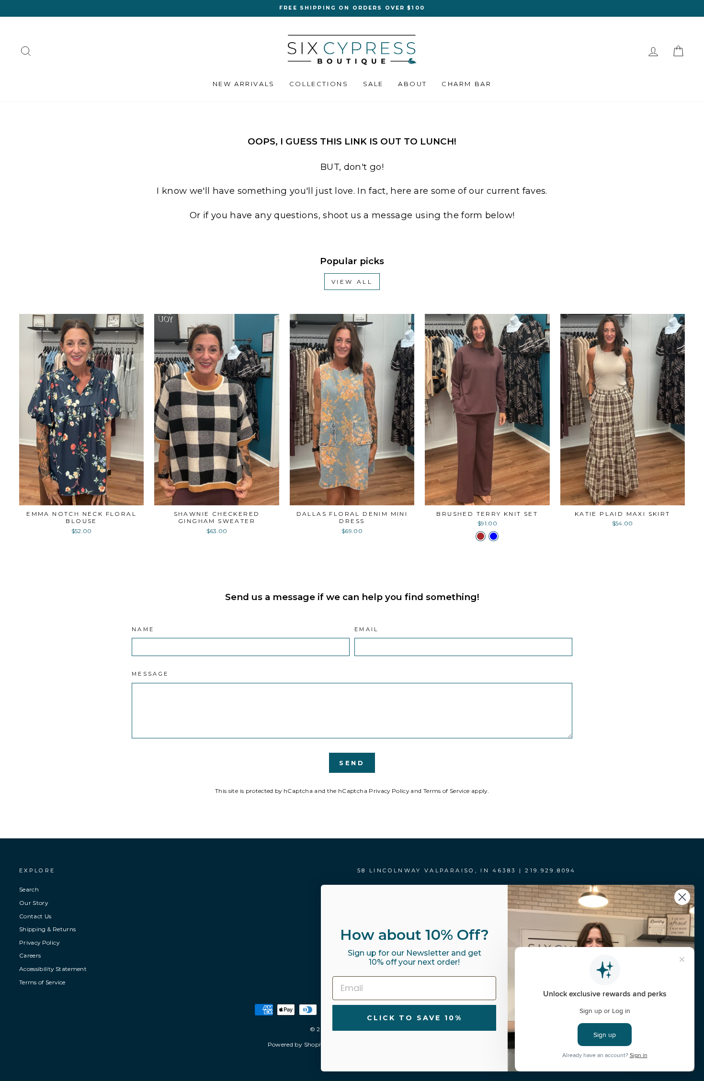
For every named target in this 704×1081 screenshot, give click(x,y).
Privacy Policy (389, 790)
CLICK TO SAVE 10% (414, 1018)
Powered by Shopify (297, 1044)
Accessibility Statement (53, 968)
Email (366, 629)
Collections (319, 84)
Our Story (33, 902)
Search (29, 889)
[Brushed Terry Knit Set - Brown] (480, 536)
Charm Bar (466, 84)
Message (150, 673)
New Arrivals (244, 84)
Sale (373, 84)
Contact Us (35, 916)
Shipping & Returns (47, 929)
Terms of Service (446, 790)
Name (143, 629)
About (412, 84)
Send (352, 763)
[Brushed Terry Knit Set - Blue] (493, 536)
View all (352, 281)
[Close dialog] (682, 897)
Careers (30, 955)
